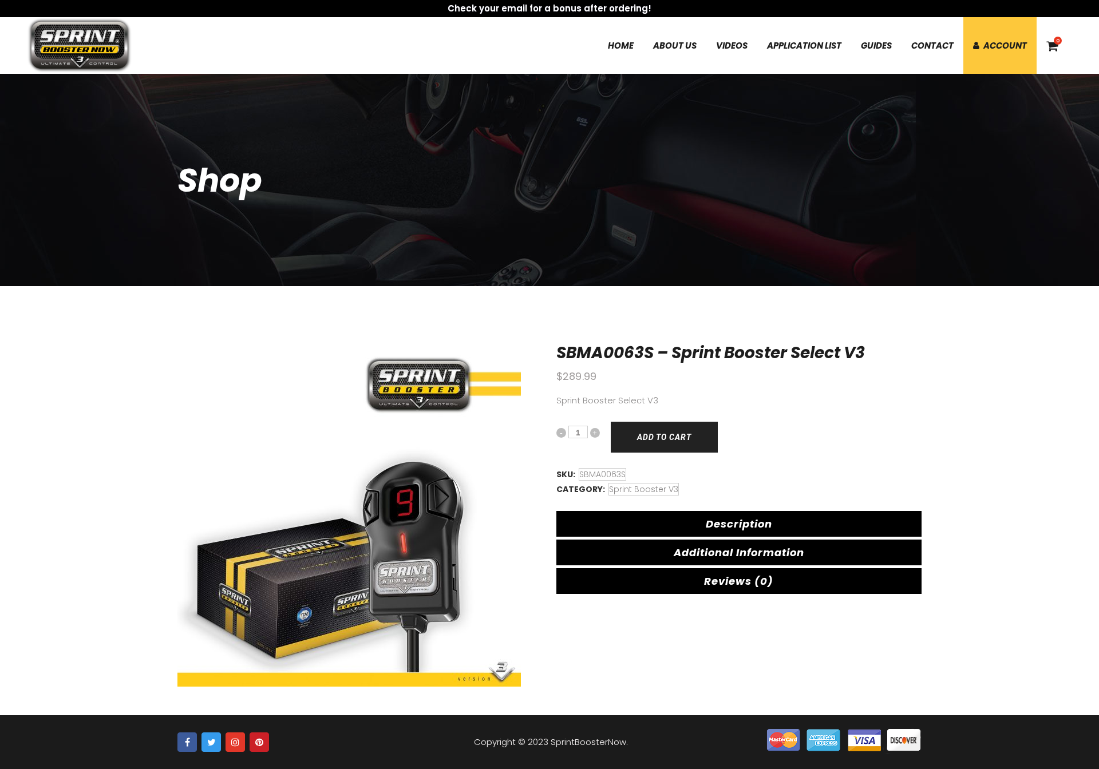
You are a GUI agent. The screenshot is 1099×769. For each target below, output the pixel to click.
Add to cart (664, 437)
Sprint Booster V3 (643, 489)
